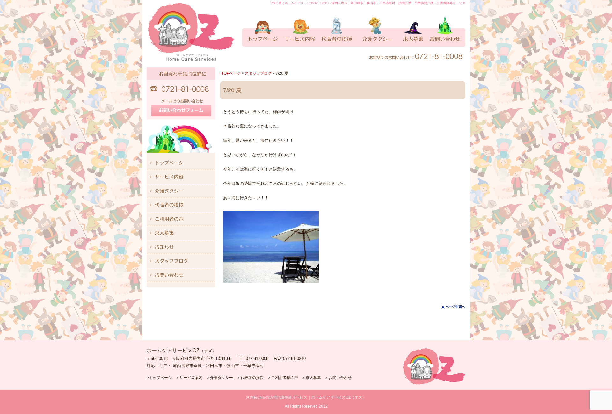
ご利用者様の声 (284, 377)
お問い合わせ (340, 377)
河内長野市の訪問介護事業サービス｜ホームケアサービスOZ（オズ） (306, 397)
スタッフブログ (258, 73)
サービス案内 (190, 377)
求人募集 (313, 377)
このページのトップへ (449, 307)
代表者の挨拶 (252, 377)
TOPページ (231, 73)
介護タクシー (221, 377)
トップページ (160, 377)
